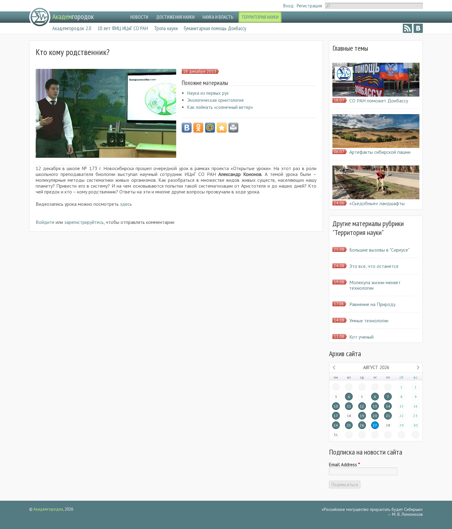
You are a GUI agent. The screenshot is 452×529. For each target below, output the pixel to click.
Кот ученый (361, 337)
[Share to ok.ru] (198, 128)
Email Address (344, 464)
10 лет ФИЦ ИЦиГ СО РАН (122, 28)
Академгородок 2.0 (71, 28)
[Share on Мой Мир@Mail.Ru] (210, 128)
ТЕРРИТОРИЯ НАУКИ (260, 17)
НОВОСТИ (139, 17)
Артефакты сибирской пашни (379, 152)
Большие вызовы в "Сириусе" (379, 250)
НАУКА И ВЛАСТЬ (218, 17)
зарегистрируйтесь (84, 222)
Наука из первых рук (208, 93)
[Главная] (39, 17)
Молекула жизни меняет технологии (375, 285)
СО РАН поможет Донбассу (378, 100)
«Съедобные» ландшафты (377, 203)
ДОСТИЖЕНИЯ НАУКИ (175, 17)
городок (73, 16)
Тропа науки (166, 28)
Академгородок (48, 509)
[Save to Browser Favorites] (222, 128)
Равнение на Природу (372, 304)
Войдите (45, 222)
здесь (126, 204)
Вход (288, 6)
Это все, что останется (373, 266)
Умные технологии (368, 320)
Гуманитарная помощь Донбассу (215, 28)
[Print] (233, 128)
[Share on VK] (187, 128)
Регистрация (309, 6)
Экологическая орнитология (215, 100)
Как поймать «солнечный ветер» (220, 107)
